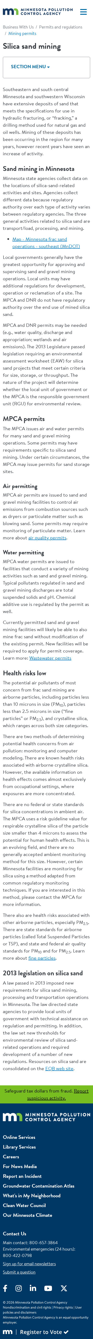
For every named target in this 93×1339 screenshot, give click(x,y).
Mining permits (22, 33)
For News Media (20, 1166)
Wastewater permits (50, 658)
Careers (11, 1156)
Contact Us (14, 1233)
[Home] (38, 11)
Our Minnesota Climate (27, 1215)
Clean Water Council (24, 1205)
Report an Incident (22, 1176)
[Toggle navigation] (83, 12)
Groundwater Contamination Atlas (38, 1185)
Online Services (19, 1137)
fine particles (42, 958)
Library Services (19, 1146)
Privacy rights (63, 1307)
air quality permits (47, 537)
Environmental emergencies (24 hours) (38, 1249)
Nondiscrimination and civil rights (27, 1307)
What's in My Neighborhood (32, 1195)
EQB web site (59, 1068)
